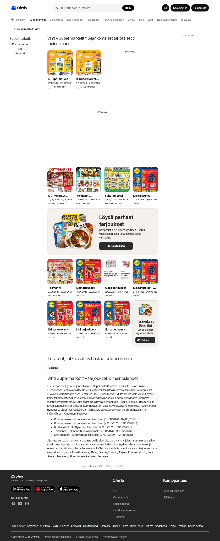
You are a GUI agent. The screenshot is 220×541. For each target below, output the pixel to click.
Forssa (81, 456)
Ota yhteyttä (120, 497)
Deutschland (90, 526)
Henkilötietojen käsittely (115, 536)
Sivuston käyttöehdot (87, 536)
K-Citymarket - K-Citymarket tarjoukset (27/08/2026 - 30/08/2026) (93, 427)
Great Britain (129, 526)
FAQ (115, 491)
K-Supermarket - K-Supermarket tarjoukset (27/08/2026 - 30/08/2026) (95, 423)
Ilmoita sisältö (121, 503)
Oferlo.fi (35, 536)
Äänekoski (140, 452)
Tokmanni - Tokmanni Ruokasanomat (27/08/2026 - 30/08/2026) (93, 431)
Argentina (32, 526)
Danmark (105, 526)
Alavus (85, 452)
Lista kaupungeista (167, 19)
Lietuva (149, 526)
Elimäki (76, 452)
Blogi (150, 19)
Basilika (53, 367)
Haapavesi (62, 456)
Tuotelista (186, 19)
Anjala (50, 456)
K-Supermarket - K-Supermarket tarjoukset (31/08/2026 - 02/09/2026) (95, 419)
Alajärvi (122, 452)
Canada (64, 526)
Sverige (182, 526)
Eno (130, 452)
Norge (172, 526)
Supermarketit (101, 386)
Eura (150, 452)
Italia (140, 526)
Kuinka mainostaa (174, 491)
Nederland (161, 526)
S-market (86, 394)
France (116, 526)
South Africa (195, 526)
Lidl (95, 394)
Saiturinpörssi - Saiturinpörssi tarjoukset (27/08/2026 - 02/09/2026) (93, 435)
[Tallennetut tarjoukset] (165, 7)
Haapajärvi (103, 456)
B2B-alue (169, 497)
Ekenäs (102, 452)
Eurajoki (112, 452)
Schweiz (76, 526)
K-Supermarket (106, 394)
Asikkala (90, 456)
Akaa (72, 456)
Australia (45, 526)
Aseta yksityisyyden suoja (57, 536)
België (55, 526)
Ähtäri (93, 452)
